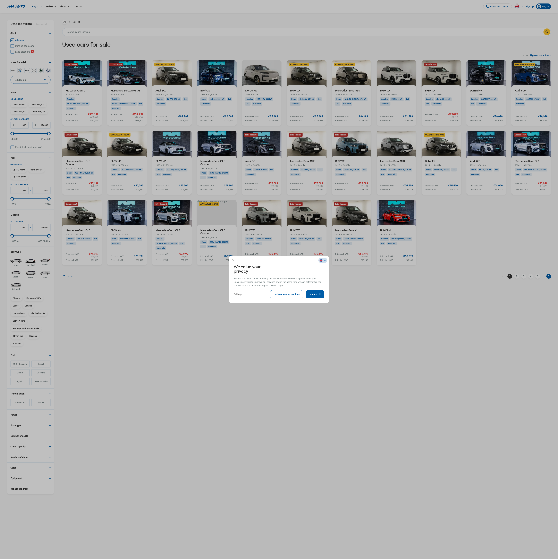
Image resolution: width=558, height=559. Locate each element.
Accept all (315, 294)
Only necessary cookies (287, 294)
